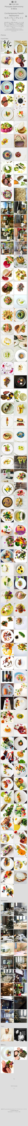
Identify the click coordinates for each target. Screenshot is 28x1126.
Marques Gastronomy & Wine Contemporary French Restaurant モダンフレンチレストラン (14, 13)
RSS (19, 1111)
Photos (3, 35)
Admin (17, 1111)
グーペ (13, 1111)
